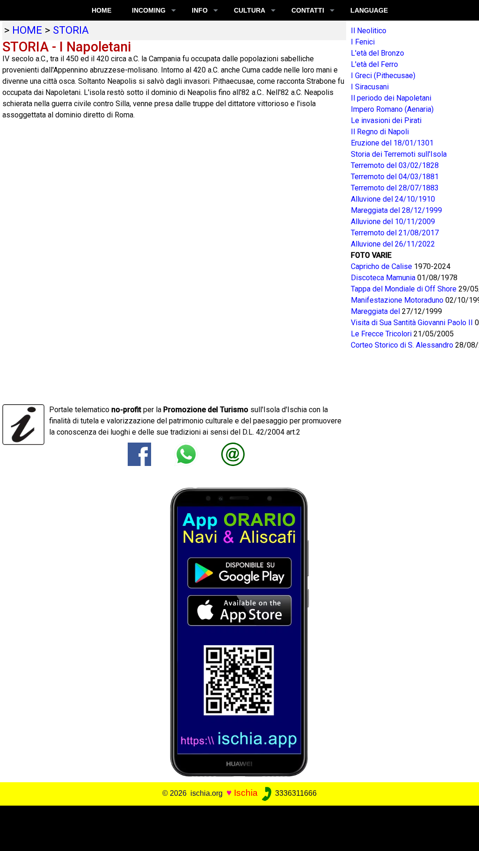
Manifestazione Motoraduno (398, 300)
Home (101, 10)
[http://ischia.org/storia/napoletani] (233, 454)
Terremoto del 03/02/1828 (395, 165)
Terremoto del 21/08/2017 (395, 232)
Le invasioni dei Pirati (386, 120)
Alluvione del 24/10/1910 (393, 199)
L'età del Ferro (374, 64)
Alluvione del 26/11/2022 (393, 244)
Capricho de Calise (382, 266)
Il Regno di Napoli (380, 131)
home (27, 30)
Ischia (246, 793)
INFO (200, 10)
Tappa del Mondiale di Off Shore (404, 288)
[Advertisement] (235, 827)
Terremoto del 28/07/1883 (395, 187)
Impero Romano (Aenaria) (392, 109)
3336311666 (295, 793)
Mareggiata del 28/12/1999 (396, 210)
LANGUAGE (369, 10)
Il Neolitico (368, 30)
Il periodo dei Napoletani (391, 98)
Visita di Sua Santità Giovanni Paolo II (413, 322)
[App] (239, 631)
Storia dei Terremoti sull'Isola (399, 154)
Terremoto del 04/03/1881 (395, 176)
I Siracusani (370, 86)
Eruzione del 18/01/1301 (392, 142)
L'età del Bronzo (377, 53)
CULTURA (249, 10)
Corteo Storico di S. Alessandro (403, 345)
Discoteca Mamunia (384, 277)
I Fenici (363, 41)
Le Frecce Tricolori (382, 333)
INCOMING (149, 10)
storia (71, 30)
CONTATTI (307, 10)
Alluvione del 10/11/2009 (393, 221)
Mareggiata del (376, 311)
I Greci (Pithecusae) (383, 75)
